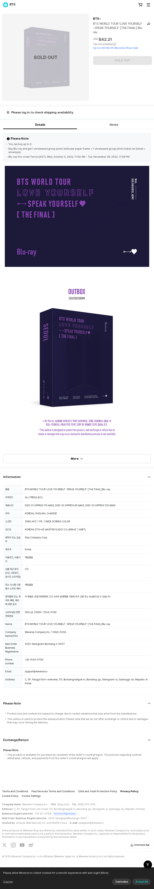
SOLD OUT (122, 60)
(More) (104, 872)
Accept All (142, 881)
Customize (121, 881)
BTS (96, 18)
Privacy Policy (129, 791)
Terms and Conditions (15, 791)
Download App (141, 845)
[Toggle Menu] (148, 5)
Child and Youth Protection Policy (97, 791)
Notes (114, 124)
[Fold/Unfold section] (77, 477)
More (75, 458)
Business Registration (65, 813)
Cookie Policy (10, 795)
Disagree (8, 881)
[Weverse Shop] (6, 5)
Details (40, 124)
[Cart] (140, 5)
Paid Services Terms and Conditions (53, 791)
